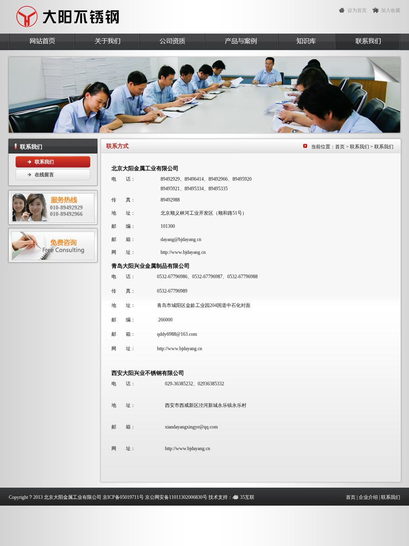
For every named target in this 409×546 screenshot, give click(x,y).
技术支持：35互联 (231, 497)
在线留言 (44, 174)
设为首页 (357, 10)
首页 (340, 146)
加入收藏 (390, 10)
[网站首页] (41, 42)
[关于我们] (106, 42)
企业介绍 (368, 497)
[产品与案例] (241, 42)
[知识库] (306, 42)
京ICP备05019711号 (123, 497)
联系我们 (44, 162)
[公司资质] (171, 42)
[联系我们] (367, 42)
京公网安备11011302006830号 (176, 497)
